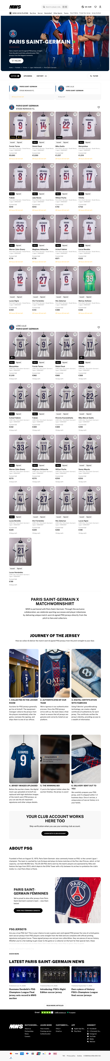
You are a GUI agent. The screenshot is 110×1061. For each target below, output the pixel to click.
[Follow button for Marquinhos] (98, 114)
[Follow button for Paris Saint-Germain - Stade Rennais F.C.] (99, 107)
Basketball (48, 13)
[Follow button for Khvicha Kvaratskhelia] (75, 386)
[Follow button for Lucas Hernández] (29, 540)
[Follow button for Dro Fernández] (52, 269)
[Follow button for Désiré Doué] (52, 114)
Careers (27, 1036)
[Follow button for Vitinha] (98, 166)
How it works (44, 1028)
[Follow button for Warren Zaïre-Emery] (29, 217)
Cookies (79, 1056)
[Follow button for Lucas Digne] (29, 269)
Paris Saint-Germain (50, 67)
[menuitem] (86, 7)
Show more (14, 954)
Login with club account (55, 833)
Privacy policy (71, 1056)
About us (28, 1028)
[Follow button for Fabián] (29, 166)
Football (17, 67)
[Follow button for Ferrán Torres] (29, 114)
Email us (59, 1031)
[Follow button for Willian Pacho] (75, 166)
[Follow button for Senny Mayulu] (98, 437)
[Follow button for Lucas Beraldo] (98, 217)
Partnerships (29, 1031)
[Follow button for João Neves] (52, 166)
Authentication (45, 1034)
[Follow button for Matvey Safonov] (98, 269)
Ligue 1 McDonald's (35, 67)
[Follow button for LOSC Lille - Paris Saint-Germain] (99, 327)
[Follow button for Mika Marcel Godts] (98, 386)
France (25, 67)
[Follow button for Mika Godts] (75, 114)
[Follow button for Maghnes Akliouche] (52, 217)
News (27, 1034)
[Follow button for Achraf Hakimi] (75, 217)
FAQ (57, 1028)
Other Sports (57, 13)
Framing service (45, 1031)
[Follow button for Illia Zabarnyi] (75, 269)
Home (11, 67)
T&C (64, 1056)
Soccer (40, 13)
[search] (55, 7)
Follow (18, 61)
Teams (66, 13)
